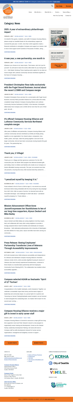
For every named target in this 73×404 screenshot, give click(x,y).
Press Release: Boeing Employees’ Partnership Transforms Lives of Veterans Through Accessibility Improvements (23, 245)
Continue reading (14, 52)
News (30, 36)
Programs (34, 157)
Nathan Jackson (19, 36)
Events (57, 12)
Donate (68, 6)
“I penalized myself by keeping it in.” (21, 179)
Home (30, 12)
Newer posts (38, 343)
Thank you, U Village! (14, 153)
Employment (31, 356)
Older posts (12, 343)
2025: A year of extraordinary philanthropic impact (24, 31)
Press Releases (38, 252)
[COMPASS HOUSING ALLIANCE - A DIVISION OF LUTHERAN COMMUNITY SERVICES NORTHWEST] (9, 11)
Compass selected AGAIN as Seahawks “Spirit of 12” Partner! (25, 281)
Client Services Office (10, 381)
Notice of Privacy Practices (35, 354)
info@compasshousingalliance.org (13, 358)
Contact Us (68, 15)
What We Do (48, 12)
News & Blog (66, 12)
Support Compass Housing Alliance (57, 32)
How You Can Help (58, 15)
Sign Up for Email (59, 65)
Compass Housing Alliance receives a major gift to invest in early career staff (24, 312)
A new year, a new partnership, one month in (24, 58)
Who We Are (37, 12)
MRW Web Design (50, 399)
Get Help (59, 6)
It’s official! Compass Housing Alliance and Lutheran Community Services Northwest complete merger (23, 121)
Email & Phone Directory (10, 359)
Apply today (56, 1)
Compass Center (8, 373)
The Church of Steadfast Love (35, 359)
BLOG (26, 36)
